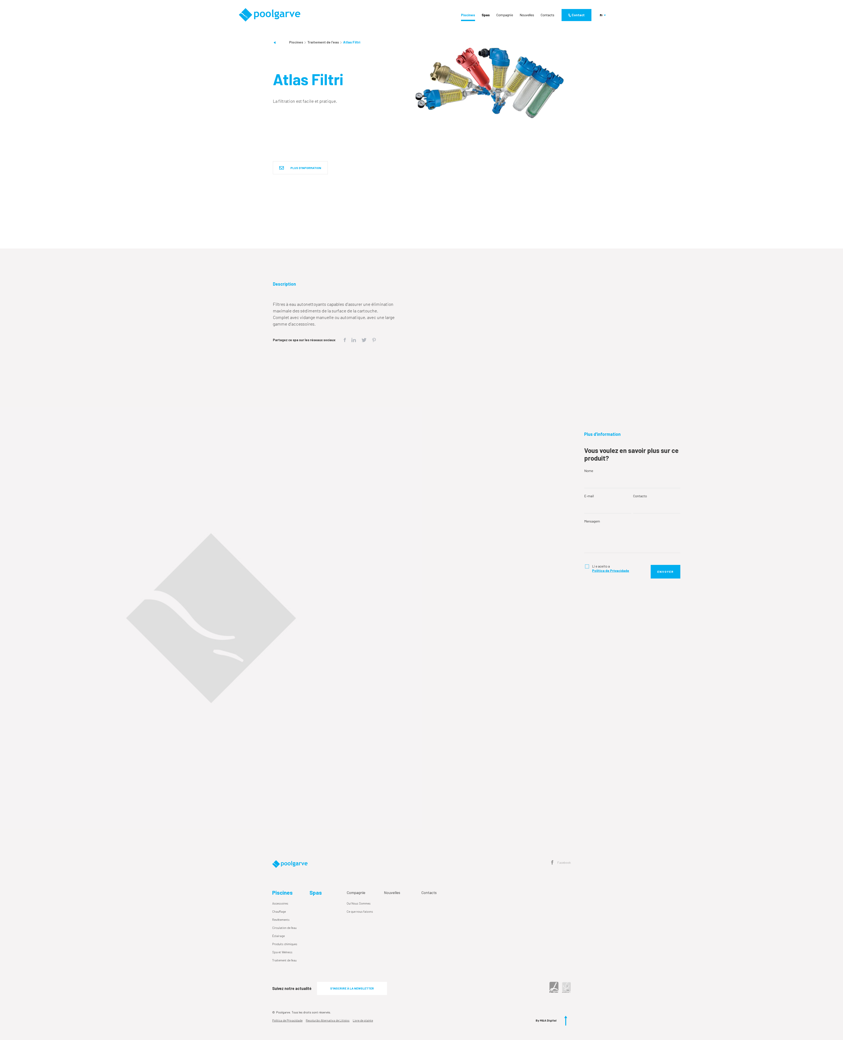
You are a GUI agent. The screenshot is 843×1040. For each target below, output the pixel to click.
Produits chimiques (284, 944)
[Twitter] (364, 339)
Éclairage (278, 936)
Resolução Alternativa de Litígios (327, 1020)
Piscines (468, 15)
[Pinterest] (374, 339)
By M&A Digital (546, 1020)
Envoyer (665, 571)
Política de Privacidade (287, 1020)
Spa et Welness (282, 952)
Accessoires (280, 903)
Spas (486, 15)
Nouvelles (527, 15)
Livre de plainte (363, 1020)
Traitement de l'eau (323, 42)
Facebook (564, 862)
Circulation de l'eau (284, 928)
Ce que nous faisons (360, 911)
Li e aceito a (610, 568)
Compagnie (504, 15)
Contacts (547, 15)
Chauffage (279, 911)
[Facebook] (345, 339)
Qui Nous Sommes (359, 903)
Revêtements (281, 919)
